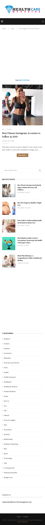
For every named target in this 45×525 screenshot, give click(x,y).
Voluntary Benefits (10, 473)
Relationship (8, 439)
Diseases (7, 348)
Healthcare (8, 382)
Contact (25, 517)
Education (7, 358)
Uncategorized (9, 468)
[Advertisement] (22, 54)
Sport (6, 454)
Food (5, 368)
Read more (21, 155)
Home (4, 28)
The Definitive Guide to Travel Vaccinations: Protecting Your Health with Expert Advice (29, 240)
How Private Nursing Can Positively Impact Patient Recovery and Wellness (29, 187)
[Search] (43, 21)
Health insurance (10, 377)
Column (7, 344)
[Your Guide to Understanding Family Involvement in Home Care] (8, 225)
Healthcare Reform (10, 387)
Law (5, 406)
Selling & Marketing (11, 444)
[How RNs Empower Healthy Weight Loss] (8, 208)
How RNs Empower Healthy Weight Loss (29, 204)
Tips (5, 463)
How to (6, 401)
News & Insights (9, 420)
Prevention (8, 430)
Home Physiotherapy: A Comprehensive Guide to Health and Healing (29, 258)
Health (6, 372)
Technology (8, 458)
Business (7, 339)
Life (5, 410)
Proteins (7, 434)
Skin (5, 449)
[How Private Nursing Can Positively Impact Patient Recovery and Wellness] (8, 190)
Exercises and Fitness (11, 363)
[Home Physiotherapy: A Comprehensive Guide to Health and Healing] (8, 261)
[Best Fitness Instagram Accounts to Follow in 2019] (22, 105)
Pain (5, 425)
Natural (6, 415)
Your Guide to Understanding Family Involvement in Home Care (29, 222)
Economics (8, 353)
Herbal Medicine (10, 391)
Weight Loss (8, 477)
